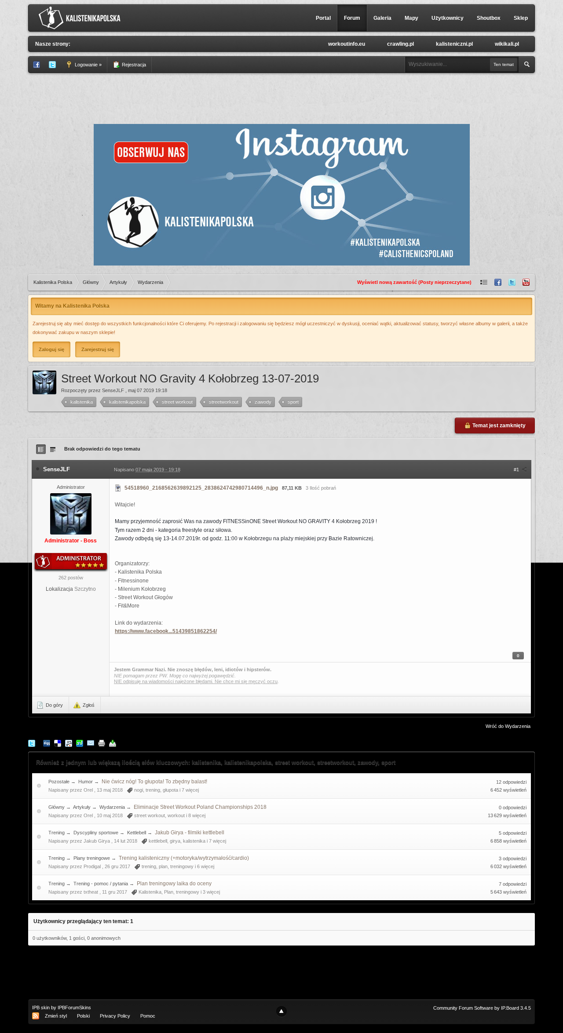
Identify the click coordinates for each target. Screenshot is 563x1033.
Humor (85, 781)
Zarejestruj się (97, 349)
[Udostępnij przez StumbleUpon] (79, 743)
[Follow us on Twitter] (512, 282)
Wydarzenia (112, 807)
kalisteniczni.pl (454, 44)
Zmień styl (56, 1015)
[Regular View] (41, 449)
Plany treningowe (91, 858)
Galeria (382, 18)
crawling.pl (400, 44)
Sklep (521, 18)
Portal (323, 18)
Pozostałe (58, 781)
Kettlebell (137, 832)
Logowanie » (87, 64)
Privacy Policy (115, 1015)
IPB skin (41, 1007)
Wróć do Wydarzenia (508, 726)
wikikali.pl (507, 44)
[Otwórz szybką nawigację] (484, 282)
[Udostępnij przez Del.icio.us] (57, 743)
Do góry (53, 705)
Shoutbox (489, 18)
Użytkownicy (447, 18)
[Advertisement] (281, 97)
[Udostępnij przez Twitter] (31, 743)
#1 (517, 469)
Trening (56, 832)
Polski (83, 1015)
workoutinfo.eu (346, 44)
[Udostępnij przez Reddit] (68, 743)
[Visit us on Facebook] (498, 282)
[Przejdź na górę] (281, 1011)
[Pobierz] (112, 743)
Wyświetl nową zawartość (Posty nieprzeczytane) (414, 282)
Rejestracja (133, 64)
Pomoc (147, 1015)
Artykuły (82, 807)
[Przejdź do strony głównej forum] (82, 17)
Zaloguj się (51, 349)
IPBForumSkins (74, 1007)
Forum (352, 18)
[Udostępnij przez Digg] (46, 743)
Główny (56, 807)
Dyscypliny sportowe (95, 832)
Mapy (411, 18)
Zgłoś (88, 705)
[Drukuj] (101, 743)
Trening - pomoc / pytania (100, 883)
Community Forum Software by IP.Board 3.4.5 (482, 1008)
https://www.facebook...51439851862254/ (166, 631)
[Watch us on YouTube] (526, 282)
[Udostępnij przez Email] (90, 743)
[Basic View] (53, 449)
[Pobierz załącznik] (118, 488)
